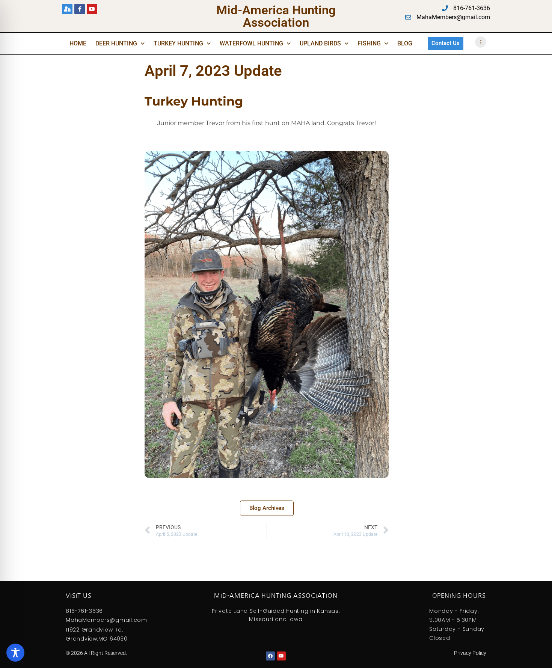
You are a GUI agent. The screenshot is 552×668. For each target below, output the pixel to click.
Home (77, 43)
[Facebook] (270, 655)
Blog (404, 43)
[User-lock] (67, 9)
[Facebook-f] (79, 9)
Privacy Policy (470, 653)
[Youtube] (92, 9)
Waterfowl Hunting (251, 43)
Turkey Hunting (178, 43)
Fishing (369, 43)
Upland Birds (320, 43)
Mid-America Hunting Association (276, 16)
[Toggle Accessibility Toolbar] (15, 652)
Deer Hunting (116, 43)
